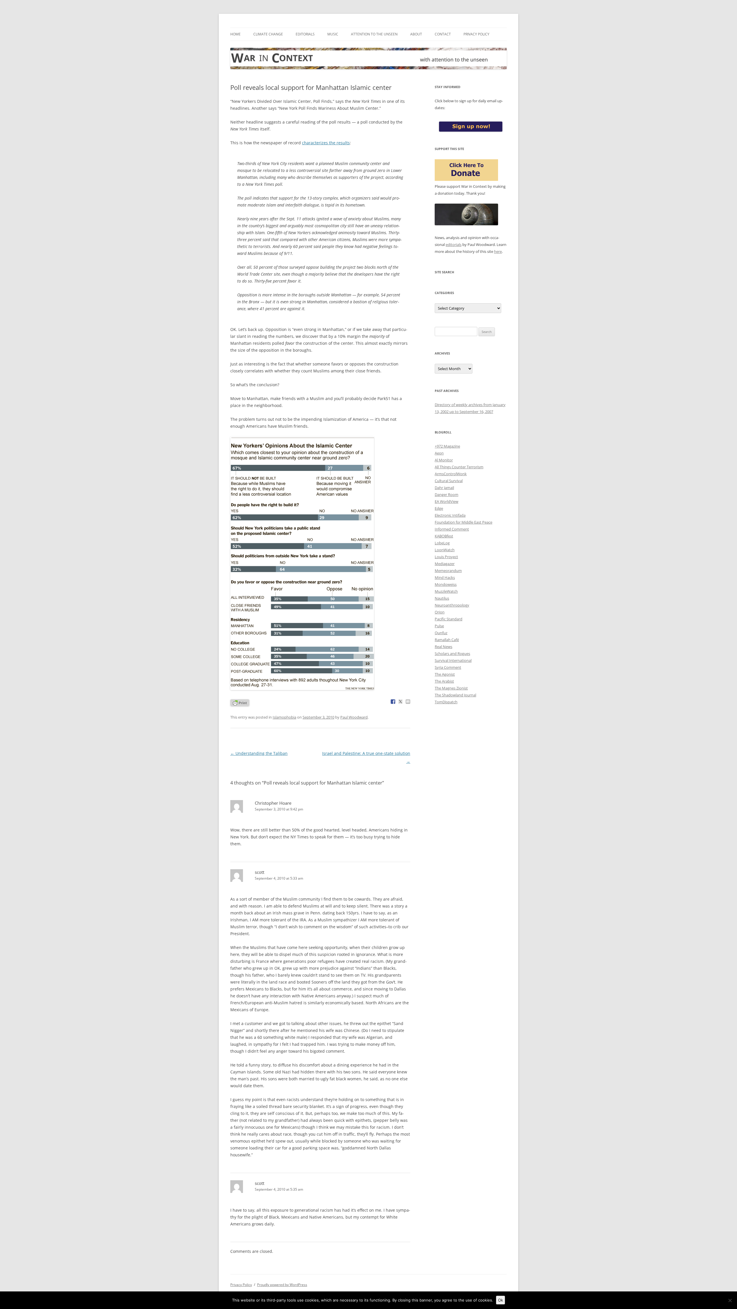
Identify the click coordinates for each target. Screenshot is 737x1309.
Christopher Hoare (273, 803)
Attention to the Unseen (374, 34)
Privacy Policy (476, 34)
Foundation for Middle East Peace (463, 522)
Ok (500, 1300)
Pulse (439, 625)
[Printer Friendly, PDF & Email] (239, 702)
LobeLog (442, 542)
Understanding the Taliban (259, 753)
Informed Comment (452, 529)
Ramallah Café (447, 639)
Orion (440, 612)
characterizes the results (326, 142)
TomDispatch (446, 701)
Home (235, 34)
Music (332, 34)
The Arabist (444, 681)
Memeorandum (448, 570)
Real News (443, 646)
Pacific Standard (448, 619)
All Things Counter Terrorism (459, 466)
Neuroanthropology (452, 605)
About (416, 34)
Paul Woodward (354, 717)
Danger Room (446, 494)
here (498, 251)
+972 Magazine (447, 446)
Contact (443, 34)
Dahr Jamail (444, 487)
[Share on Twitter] (400, 701)
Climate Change (268, 34)
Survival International (453, 660)
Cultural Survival (449, 480)
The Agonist (445, 674)
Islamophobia (284, 717)
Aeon (439, 453)
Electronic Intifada (450, 515)
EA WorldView (446, 501)
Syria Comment (448, 667)
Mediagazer (445, 563)
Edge (439, 508)
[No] (730, 1300)
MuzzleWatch (446, 591)
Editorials (305, 34)
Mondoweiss (446, 584)
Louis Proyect (446, 556)
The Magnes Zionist (451, 688)
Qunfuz (441, 632)
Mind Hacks (445, 577)
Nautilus (442, 598)
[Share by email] (408, 701)
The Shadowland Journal (455, 695)
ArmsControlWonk (451, 473)
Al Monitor (444, 460)
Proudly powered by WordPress (282, 1284)
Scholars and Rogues (452, 653)
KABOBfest (444, 536)
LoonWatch (445, 549)
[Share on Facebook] (393, 701)
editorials (453, 244)
